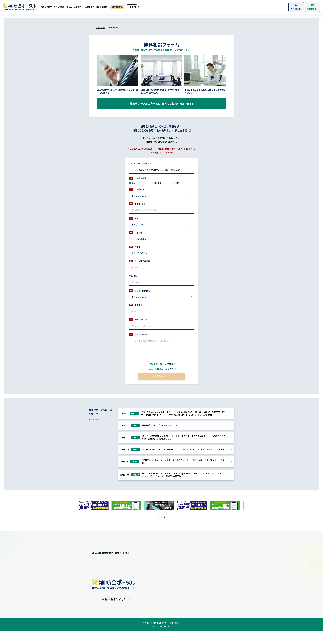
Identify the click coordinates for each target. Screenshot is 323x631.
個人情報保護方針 (160, 623)
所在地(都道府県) (142, 290)
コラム (69, 7)
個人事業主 (158, 183)
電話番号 (138, 304)
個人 (178, 183)
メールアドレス (140, 319)
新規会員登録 (117, 7)
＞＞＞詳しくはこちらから (161, 152)
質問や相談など (141, 334)
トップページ (100, 28)
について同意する (162, 364)
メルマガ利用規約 (156, 369)
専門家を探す (59, 7)
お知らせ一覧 (94, 419)
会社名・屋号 (139, 203)
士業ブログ (89, 7)
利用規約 (173, 623)
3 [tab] (164, 517)
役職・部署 (133, 275)
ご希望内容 (139, 189)
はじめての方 (101, 7)
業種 (136, 218)
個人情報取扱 (155, 364)
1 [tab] (158, 517)
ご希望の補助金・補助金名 (140, 163)
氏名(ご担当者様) (142, 261)
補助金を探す (46, 7)
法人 (134, 183)
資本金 (137, 246)
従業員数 (138, 232)
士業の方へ (78, 7)
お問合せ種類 (140, 178)
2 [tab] (161, 517)
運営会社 (146, 623)
